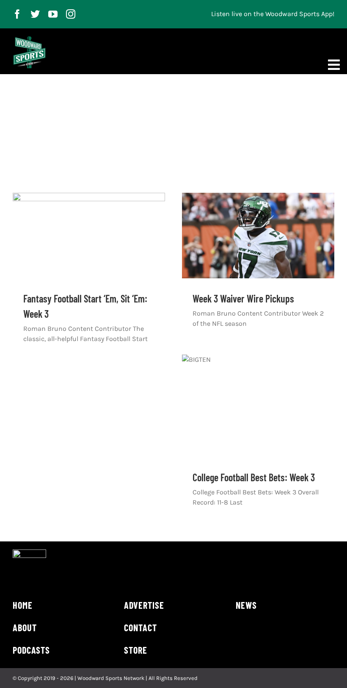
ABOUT (25, 627)
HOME (23, 604)
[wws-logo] (29, 40)
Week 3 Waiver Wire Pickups (243, 298)
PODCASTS (31, 649)
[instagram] (70, 14)
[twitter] (35, 14)
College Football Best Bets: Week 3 (254, 477)
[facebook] (17, 14)
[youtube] (53, 14)
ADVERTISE (144, 604)
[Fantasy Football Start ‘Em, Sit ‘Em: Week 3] (89, 236)
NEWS (246, 604)
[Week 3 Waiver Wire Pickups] (258, 236)
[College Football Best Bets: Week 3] (258, 406)
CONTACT (140, 627)
